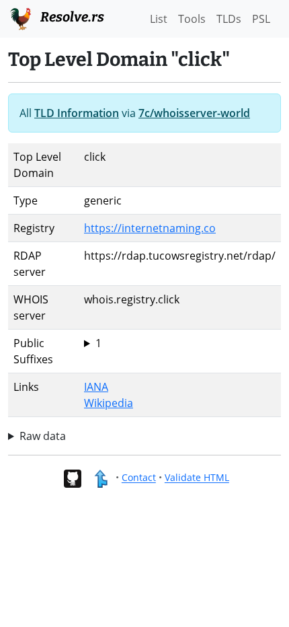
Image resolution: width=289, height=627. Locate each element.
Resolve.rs (71, 17)
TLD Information (76, 113)
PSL (261, 18)
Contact (139, 478)
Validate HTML (197, 478)
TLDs (228, 18)
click (95, 343)
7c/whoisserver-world (194, 113)
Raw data (42, 436)
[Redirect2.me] (100, 478)
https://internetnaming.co (150, 228)
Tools (192, 18)
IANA (96, 386)
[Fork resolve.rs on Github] (72, 478)
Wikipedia (108, 403)
